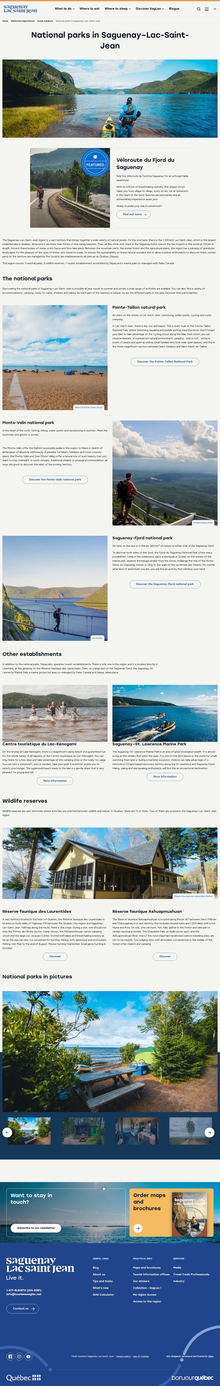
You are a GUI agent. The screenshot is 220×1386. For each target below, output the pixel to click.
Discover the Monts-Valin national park (55, 480)
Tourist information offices (151, 1274)
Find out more (132, 214)
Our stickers (141, 1281)
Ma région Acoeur (145, 1295)
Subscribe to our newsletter (36, 1228)
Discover (55, 956)
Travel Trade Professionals (191, 1274)
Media (177, 1268)
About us (99, 1274)
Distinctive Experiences (23, 21)
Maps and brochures (147, 1268)
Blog (96, 1268)
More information (55, 781)
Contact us (20, 1309)
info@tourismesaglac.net (23, 1294)
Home (5, 21)
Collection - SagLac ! (147, 1288)
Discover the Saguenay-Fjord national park (165, 584)
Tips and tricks (103, 1281)
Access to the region (147, 1301)
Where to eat (90, 9)
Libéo (211, 1357)
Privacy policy (123, 1357)
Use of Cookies (141, 1357)
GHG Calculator (103, 1295)
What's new (101, 1288)
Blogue (174, 9)
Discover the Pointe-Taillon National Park (165, 362)
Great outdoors (45, 21)
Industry (179, 1281)
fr (215, 9)
